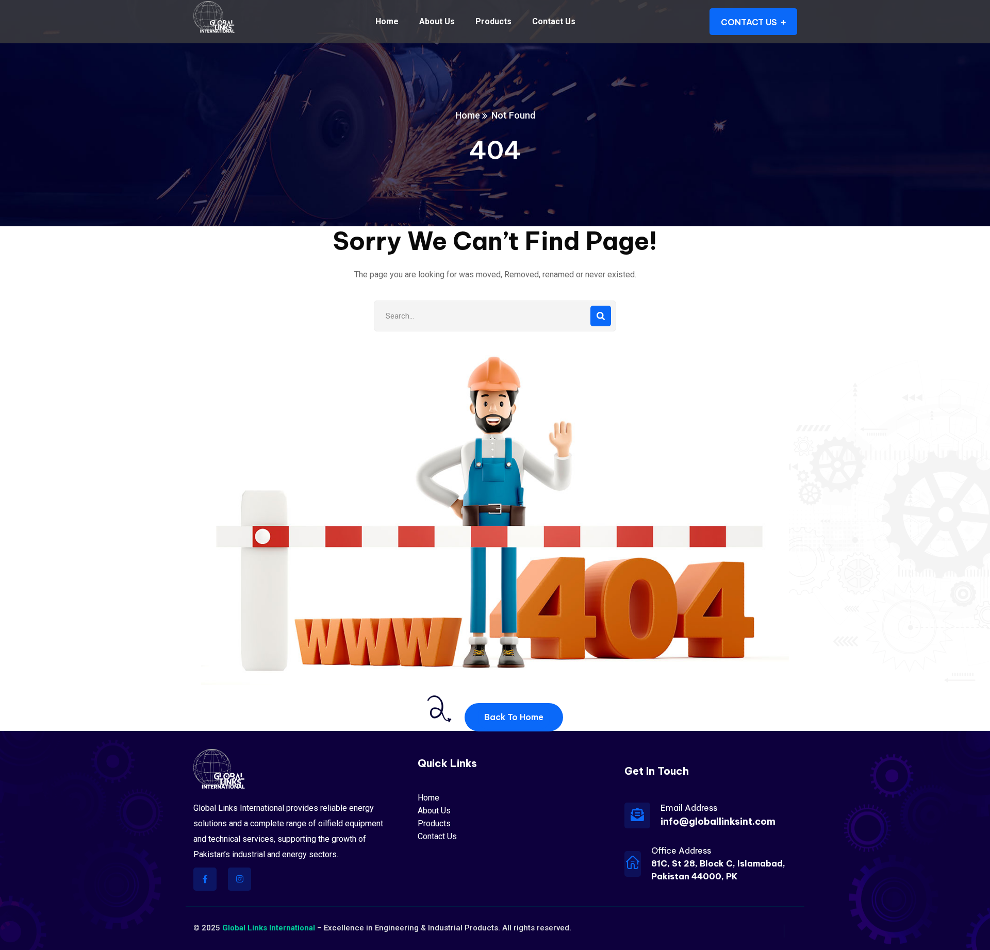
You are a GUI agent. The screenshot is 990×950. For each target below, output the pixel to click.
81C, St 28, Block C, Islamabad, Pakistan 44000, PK (718, 869)
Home (467, 115)
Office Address (681, 850)
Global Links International (268, 927)
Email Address (689, 808)
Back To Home (513, 717)
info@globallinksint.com (718, 821)
